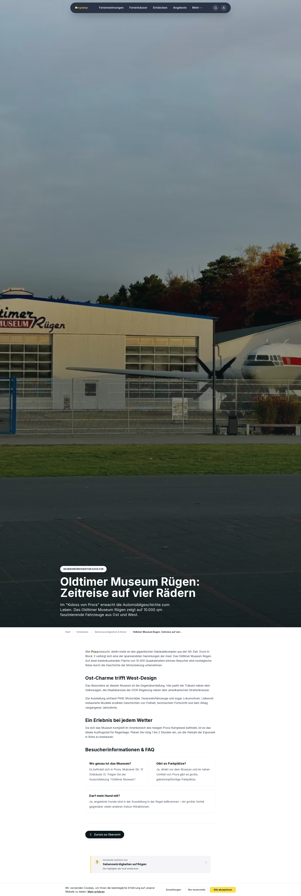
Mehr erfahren (96, 891)
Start (67, 632)
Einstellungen (173, 889)
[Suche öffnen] (215, 8)
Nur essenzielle (196, 889)
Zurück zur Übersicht (107, 834)
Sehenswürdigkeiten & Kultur (111, 632)
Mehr (195, 7)
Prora (94, 651)
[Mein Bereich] (224, 8)
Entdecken (160, 7)
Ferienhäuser (138, 7)
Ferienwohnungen (111, 7)
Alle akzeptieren (223, 889)
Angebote (180, 7)
